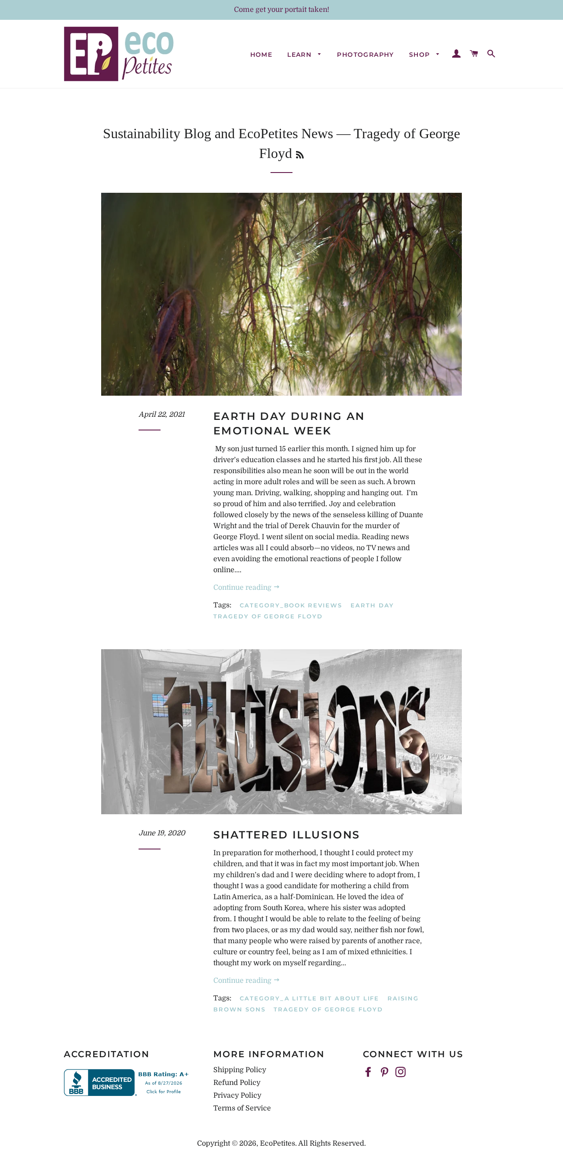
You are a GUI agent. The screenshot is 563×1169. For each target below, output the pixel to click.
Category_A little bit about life (309, 998)
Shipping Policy (239, 1070)
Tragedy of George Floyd (268, 616)
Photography (365, 55)
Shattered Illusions (286, 834)
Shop (420, 55)
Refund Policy (236, 1083)
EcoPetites (277, 1143)
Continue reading (243, 588)
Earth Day (372, 605)
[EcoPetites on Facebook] (369, 1072)
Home (261, 55)
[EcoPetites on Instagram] (401, 1072)
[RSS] (300, 155)
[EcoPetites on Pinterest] (385, 1072)
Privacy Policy (237, 1095)
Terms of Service (242, 1108)
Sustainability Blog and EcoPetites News (218, 133)
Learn (300, 55)
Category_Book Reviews (291, 605)
